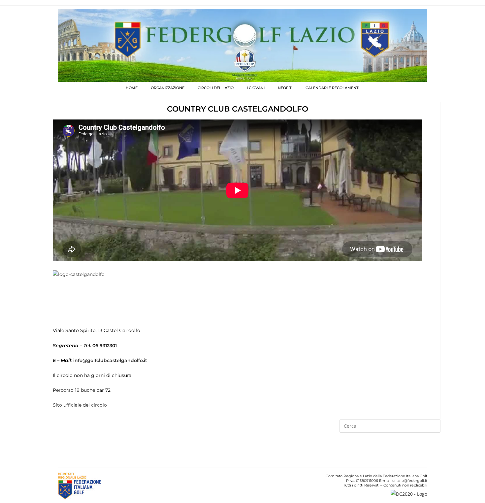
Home (132, 87)
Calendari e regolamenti (332, 87)
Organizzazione (167, 87)
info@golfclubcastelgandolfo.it (110, 360)
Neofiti (285, 87)
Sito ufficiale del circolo (80, 405)
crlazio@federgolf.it (409, 480)
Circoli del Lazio (216, 87)
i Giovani (256, 87)
